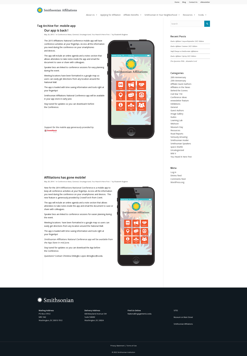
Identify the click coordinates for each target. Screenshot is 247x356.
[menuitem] (209, 14)
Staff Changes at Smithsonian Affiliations (184, 51)
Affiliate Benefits (131, 14)
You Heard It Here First (100, 34)
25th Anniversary (178, 80)
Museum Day (177, 127)
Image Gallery (177, 113)
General (75, 34)
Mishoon (175, 123)
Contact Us (193, 2)
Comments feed (178, 179)
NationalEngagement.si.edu (140, 313)
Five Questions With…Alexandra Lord (184, 61)
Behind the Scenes (179, 90)
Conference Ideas (64, 34)
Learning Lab (177, 120)
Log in (173, 172)
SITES (176, 310)
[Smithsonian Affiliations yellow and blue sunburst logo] (57, 12)
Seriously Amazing (179, 137)
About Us (90, 14)
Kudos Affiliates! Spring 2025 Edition (183, 56)
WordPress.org (177, 182)
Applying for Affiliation (110, 14)
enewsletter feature (180, 100)
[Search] (209, 14)
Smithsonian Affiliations (183, 324)
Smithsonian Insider (180, 140)
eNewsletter (205, 2)
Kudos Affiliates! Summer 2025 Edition (184, 46)
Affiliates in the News (180, 87)
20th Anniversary (178, 77)
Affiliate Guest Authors (181, 84)
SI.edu (201, 14)
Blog (184, 2)
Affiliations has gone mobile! (65, 177)
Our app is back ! (56, 30)
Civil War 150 (176, 94)
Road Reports (177, 133)
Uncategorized (85, 34)
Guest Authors (177, 110)
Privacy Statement (117, 346)
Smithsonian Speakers (181, 143)
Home (177, 2)
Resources (188, 14)
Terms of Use (131, 346)
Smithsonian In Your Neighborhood (161, 14)
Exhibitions (175, 103)
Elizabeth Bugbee (121, 34)
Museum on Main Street (183, 317)
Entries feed (176, 175)
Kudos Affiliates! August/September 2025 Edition (187, 41)
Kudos (173, 117)
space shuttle (177, 146)
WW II (173, 153)
